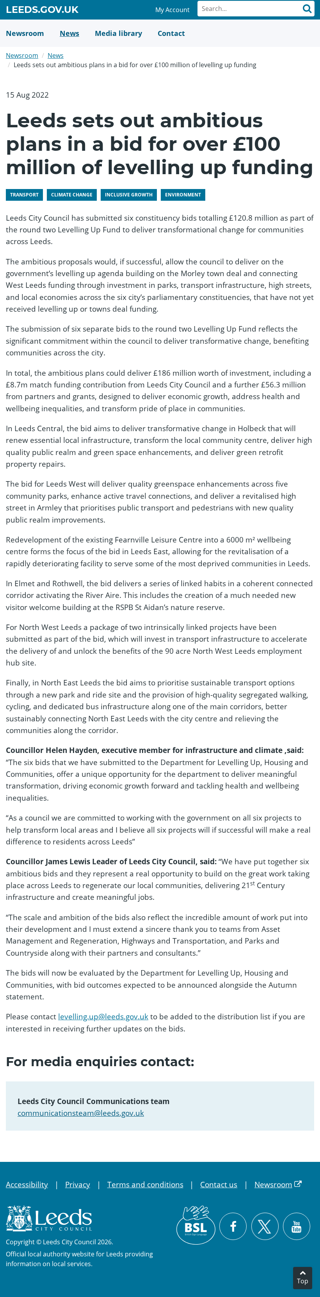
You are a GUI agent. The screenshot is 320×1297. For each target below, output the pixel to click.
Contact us (218, 1184)
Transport (24, 194)
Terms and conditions (145, 1184)
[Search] (307, 8)
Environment (183, 194)
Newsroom (22, 55)
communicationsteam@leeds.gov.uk (81, 1113)
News (56, 55)
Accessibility (27, 1184)
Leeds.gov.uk (42, 11)
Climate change (71, 194)
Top (302, 1281)
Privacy (77, 1184)
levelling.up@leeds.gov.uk (103, 1017)
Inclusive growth (129, 194)
